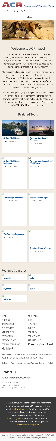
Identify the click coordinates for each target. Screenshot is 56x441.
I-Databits (43, 438)
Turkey (32, 289)
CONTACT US (7, 336)
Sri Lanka (7, 299)
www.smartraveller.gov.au (28, 425)
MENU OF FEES (8, 332)
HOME (4, 316)
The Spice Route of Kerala (40, 248)
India (32, 278)
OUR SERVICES (8, 328)
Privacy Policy (9, 340)
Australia (7, 278)
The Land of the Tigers (39, 198)
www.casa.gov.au (14, 418)
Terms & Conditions (11, 344)
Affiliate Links (34, 340)
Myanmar (7, 289)
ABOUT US (6, 320)
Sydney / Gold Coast (12, 138)
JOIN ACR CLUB (8, 324)
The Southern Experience (14, 234)
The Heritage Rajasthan (13, 198)
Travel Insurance (22, 409)
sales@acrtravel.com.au (17, 388)
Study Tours (34, 336)
